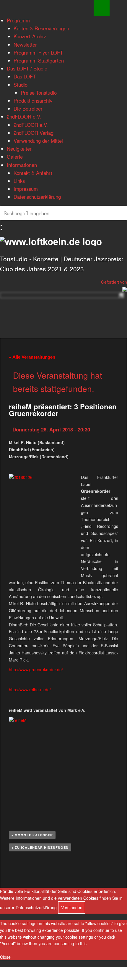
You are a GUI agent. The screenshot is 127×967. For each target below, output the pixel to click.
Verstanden (71, 907)
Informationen (22, 164)
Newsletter (25, 44)
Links (19, 180)
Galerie (15, 156)
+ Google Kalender (32, 835)
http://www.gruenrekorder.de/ (36, 669)
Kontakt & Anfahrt (33, 172)
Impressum (26, 188)
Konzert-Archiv (30, 36)
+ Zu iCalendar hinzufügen (40, 847)
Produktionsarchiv (33, 100)
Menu (102, 8)
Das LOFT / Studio (27, 68)
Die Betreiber (28, 108)
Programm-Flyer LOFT (38, 52)
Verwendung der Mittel (38, 140)
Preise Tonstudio (39, 92)
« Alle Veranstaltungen (32, 357)
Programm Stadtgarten (39, 60)
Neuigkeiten (19, 148)
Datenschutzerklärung (37, 196)
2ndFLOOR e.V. (24, 116)
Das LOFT (25, 76)
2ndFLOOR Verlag (33, 132)
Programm (18, 20)
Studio (20, 84)
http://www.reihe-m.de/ (30, 689)
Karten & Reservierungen (41, 28)
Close (5, 957)
